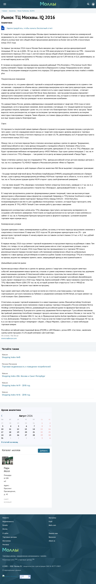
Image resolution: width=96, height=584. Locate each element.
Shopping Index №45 (11, 357)
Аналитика (12, 11)
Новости (5, 518)
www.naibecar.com (9, 338)
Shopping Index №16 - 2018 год (16, 395)
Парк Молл (7, 469)
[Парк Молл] (7, 461)
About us (52, 541)
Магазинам (6, 541)
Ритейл (5, 525)
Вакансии (52, 537)
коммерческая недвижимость (28, 556)
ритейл (43, 556)
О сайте (5, 533)
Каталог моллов (11, 450)
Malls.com (52, 525)
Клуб (50, 521)
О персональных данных (11, 570)
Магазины (52, 518)
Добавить (44, 451)
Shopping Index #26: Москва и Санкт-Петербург (23, 376)
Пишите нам (53, 533)
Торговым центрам (9, 537)
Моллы (5, 529)
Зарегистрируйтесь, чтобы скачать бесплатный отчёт (30, 28)
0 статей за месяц (9, 442)
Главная (4, 11)
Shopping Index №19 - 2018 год (16, 385)
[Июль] (1, 416)
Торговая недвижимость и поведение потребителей (26, 366)
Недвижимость (8, 521)
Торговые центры (9, 556)
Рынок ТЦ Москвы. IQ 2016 (26, 11)
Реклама (5, 544)
